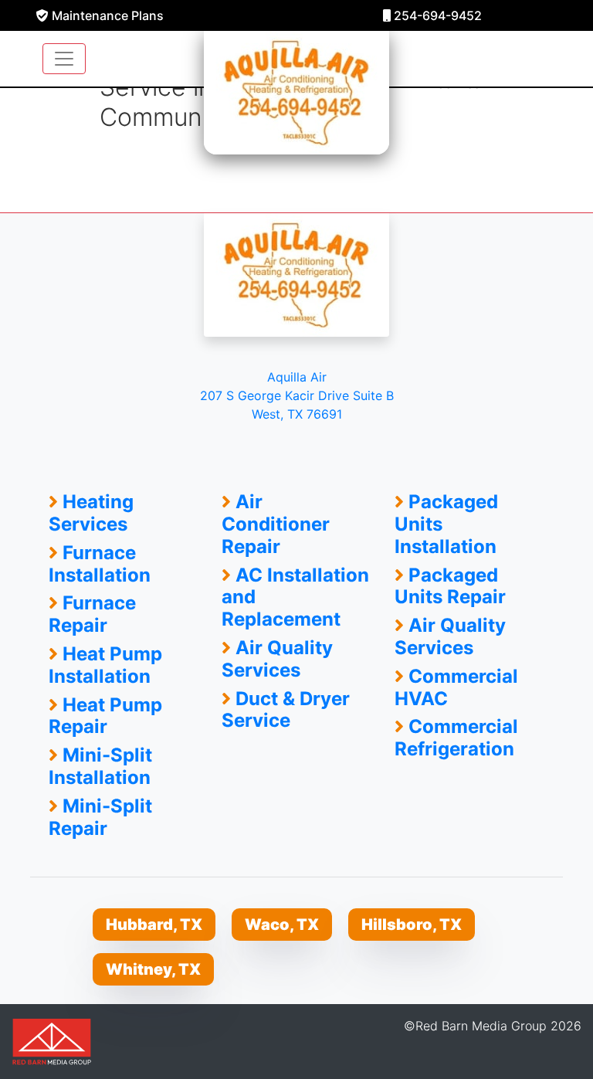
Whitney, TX (153, 969)
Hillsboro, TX (411, 924)
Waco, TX (282, 924)
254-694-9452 (436, 15)
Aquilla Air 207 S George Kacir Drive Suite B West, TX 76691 (297, 395)
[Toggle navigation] (64, 58)
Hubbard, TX (154, 924)
